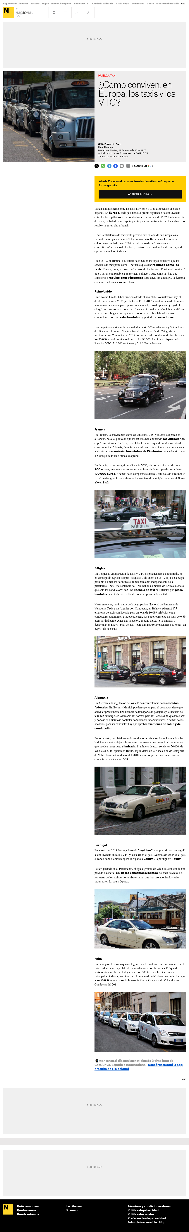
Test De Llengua (40, 4)
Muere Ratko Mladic (167, 4)
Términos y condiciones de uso (149, 1206)
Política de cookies (141, 1214)
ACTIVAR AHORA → (140, 194)
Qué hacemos (26, 1210)
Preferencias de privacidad (147, 1218)
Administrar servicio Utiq (146, 1222)
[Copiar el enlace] (128, 166)
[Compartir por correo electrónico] (122, 166)
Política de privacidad (143, 1210)
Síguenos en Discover (15, 4)
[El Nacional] (8, 12)
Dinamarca (138, 4)
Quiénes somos (28, 1206)
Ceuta (150, 4)
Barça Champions (61, 4)
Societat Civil (81, 4)
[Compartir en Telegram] (109, 166)
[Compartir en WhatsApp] (103, 166)
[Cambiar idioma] (77, 12)
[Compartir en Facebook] (115, 166)
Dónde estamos (28, 1214)
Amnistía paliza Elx (102, 4)
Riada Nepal (122, 4)
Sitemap (72, 1210)
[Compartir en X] (96, 166)
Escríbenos (74, 1206)
